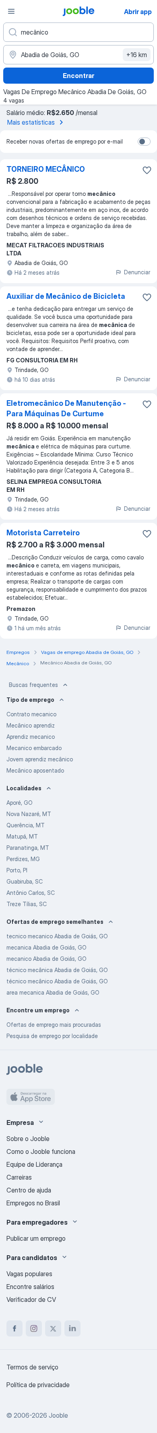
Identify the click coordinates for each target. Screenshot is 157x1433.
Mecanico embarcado (34, 747)
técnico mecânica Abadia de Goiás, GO (57, 969)
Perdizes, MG (23, 858)
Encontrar (78, 76)
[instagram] (34, 1328)
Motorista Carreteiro (43, 532)
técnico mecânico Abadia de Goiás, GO (57, 981)
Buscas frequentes (33, 684)
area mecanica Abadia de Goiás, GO (52, 992)
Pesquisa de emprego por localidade (52, 1035)
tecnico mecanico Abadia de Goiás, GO (57, 936)
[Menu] (11, 11)
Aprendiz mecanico (30, 736)
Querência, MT (25, 825)
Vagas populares (29, 1274)
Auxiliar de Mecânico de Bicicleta (65, 296)
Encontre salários (30, 1287)
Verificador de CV (31, 1299)
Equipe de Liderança (34, 1164)
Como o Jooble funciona (40, 1151)
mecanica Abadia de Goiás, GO (46, 947)
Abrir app (138, 12)
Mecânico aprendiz (30, 725)
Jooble (58, 1415)
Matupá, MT (22, 836)
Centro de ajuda (28, 1190)
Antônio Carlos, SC (30, 892)
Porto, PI (16, 870)
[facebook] (14, 1328)
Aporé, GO (19, 802)
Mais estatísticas (31, 122)
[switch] (144, 142)
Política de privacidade (38, 1385)
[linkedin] (72, 1328)
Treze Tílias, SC (26, 904)
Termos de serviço (32, 1367)
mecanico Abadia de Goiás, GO (46, 958)
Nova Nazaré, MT (28, 813)
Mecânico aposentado (35, 770)
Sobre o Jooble (28, 1139)
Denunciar (137, 272)
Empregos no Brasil (33, 1203)
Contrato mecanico (31, 714)
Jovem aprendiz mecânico (39, 759)
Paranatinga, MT (27, 847)
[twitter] (53, 1328)
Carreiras (19, 1177)
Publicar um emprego (36, 1238)
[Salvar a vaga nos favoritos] (147, 170)
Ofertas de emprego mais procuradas (53, 1024)
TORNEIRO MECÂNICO (45, 169)
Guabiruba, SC (24, 881)
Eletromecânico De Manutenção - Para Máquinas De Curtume (66, 408)
